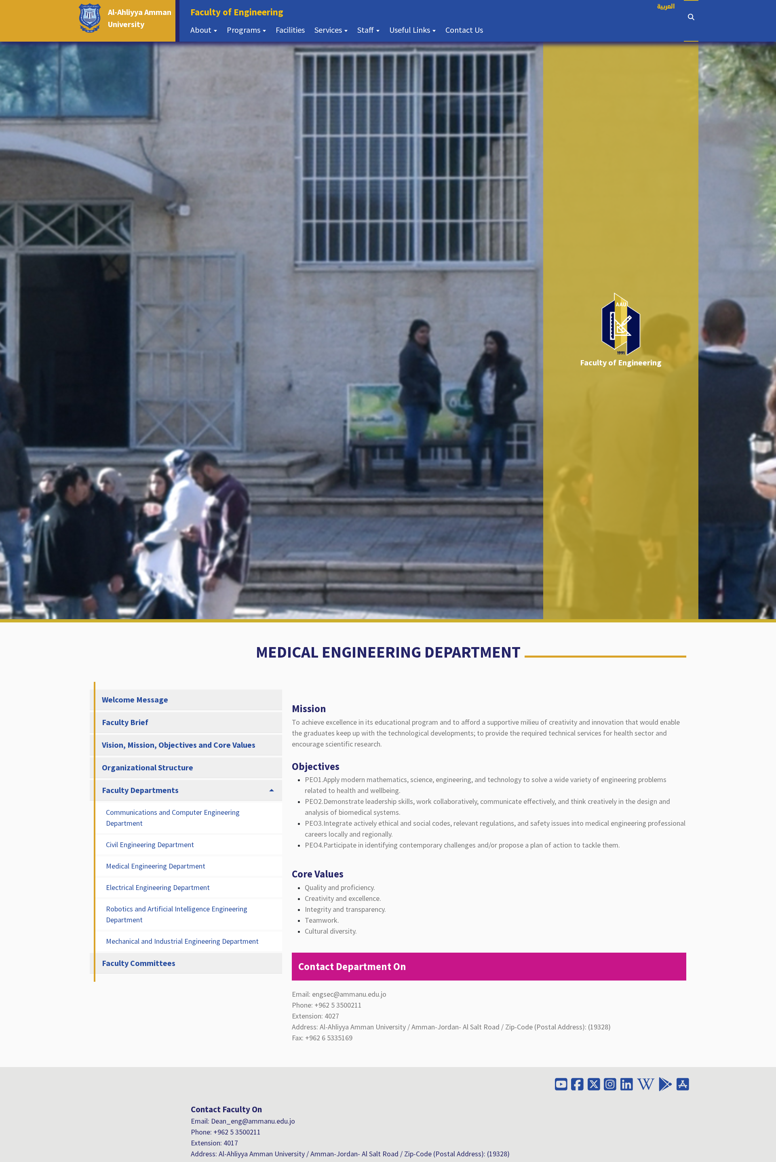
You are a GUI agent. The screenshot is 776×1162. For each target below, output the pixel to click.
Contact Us (466, 29)
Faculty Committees (138, 963)
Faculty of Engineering (239, 12)
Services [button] (329, 30)
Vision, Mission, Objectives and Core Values (178, 745)
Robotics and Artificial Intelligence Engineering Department (176, 914)
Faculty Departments (140, 790)
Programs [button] (244, 30)
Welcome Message (135, 699)
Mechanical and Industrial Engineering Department (182, 941)
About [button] (201, 30)
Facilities (293, 29)
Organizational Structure (147, 767)
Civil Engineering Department (150, 844)
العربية (666, 7)
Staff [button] (366, 30)
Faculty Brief (125, 722)
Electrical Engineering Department (158, 887)
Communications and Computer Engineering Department (173, 818)
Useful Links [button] (410, 30)
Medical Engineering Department (155, 866)
